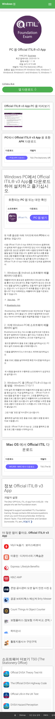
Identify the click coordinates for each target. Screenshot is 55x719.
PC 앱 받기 (40, 217)
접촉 (53, 715)
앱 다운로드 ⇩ (27, 89)
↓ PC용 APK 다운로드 (16, 158)
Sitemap (22, 715)
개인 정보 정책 (34, 715)
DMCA (45, 715)
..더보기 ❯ (27, 521)
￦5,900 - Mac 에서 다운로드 (21, 467)
